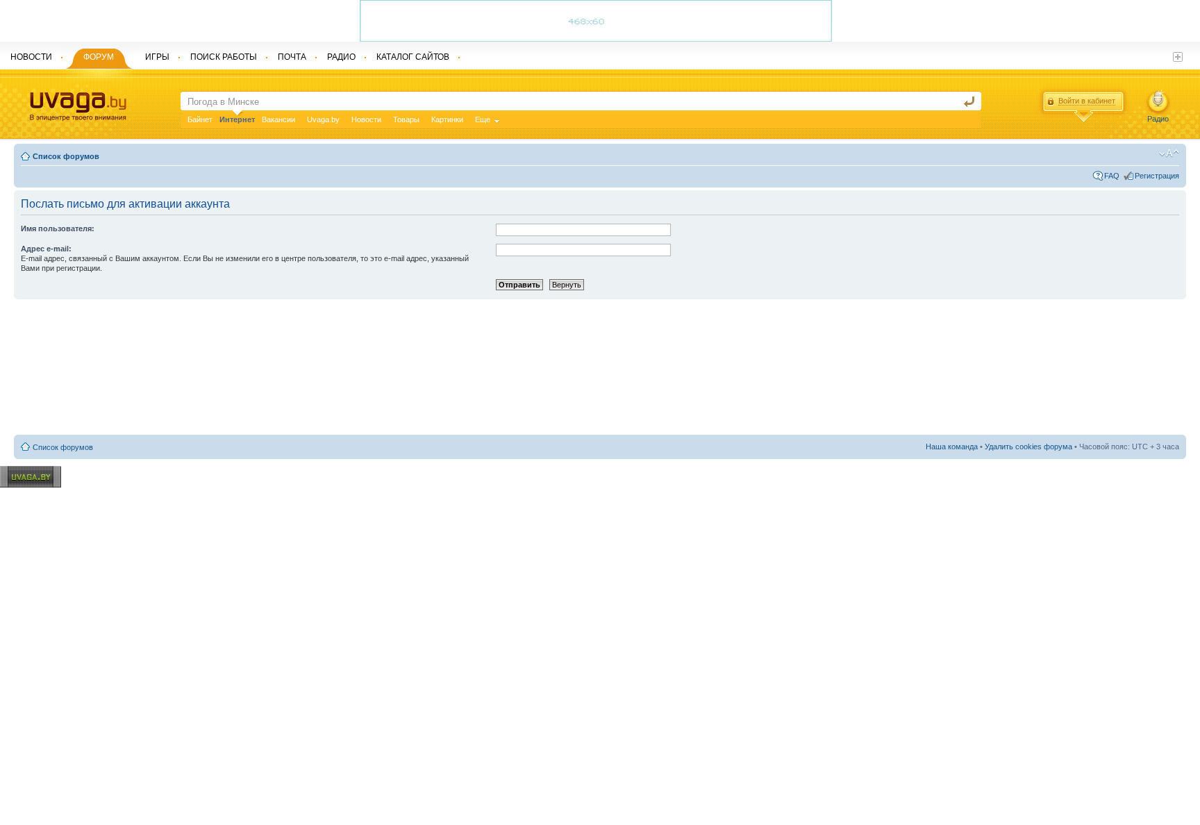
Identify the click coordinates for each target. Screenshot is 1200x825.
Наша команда (952, 446)
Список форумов (66, 156)
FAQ (1111, 176)
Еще (482, 119)
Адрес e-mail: (46, 248)
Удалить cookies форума (1028, 446)
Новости (366, 119)
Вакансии (278, 119)
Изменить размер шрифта (1169, 153)
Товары (406, 119)
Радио (1158, 119)
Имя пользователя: (57, 228)
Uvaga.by (323, 119)
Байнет (200, 119)
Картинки (447, 119)
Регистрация (1157, 176)
